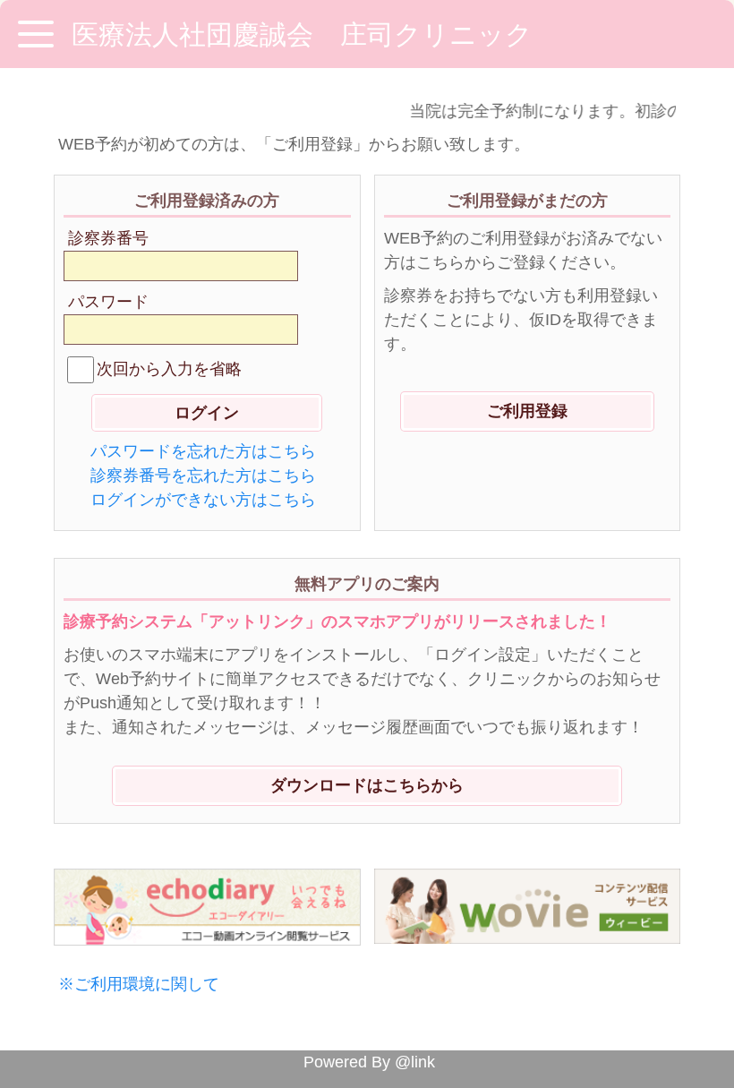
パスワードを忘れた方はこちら (203, 451)
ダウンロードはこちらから (367, 785)
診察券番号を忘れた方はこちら (203, 475)
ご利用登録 (527, 411)
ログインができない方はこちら (203, 500)
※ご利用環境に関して (138, 984)
